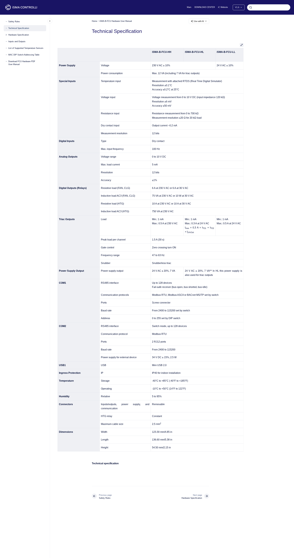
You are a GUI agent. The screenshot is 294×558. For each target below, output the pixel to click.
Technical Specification (18, 28)
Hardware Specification (18, 35)
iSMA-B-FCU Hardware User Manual (115, 21)
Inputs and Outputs (16, 41)
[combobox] (268, 7)
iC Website (223, 7)
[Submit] (250, 7)
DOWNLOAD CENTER (204, 7)
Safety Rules (14, 21)
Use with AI (199, 21)
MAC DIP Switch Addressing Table (23, 55)
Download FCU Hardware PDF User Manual (21, 63)
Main (189, 7)
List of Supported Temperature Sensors (25, 48)
